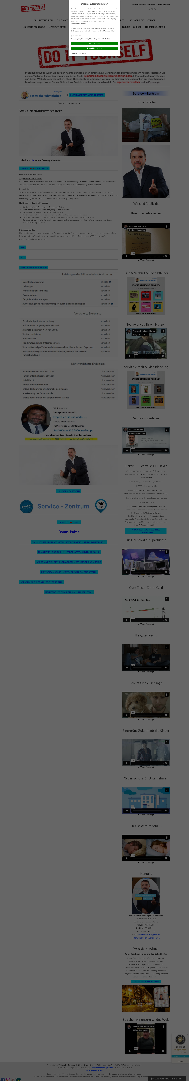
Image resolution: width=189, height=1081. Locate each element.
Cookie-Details (75, 53)
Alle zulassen (94, 43)
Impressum (83, 53)
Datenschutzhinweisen (78, 24)
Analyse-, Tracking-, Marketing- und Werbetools (92, 39)
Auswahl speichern (94, 48)
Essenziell (77, 35)
